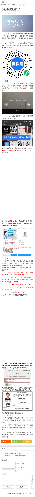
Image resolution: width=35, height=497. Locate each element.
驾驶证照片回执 (16, 5)
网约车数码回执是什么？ (14, 453)
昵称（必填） (20, 463)
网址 (18, 471)
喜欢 (6, 441)
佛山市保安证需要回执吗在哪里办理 (17, 455)
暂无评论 (17, 11)
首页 (9, 5)
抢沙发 (17, 441)
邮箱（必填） (20, 467)
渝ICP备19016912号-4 (24, 493)
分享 (28, 441)
